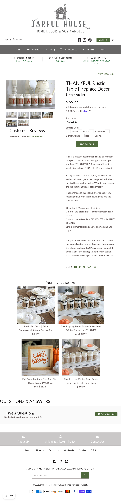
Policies (82, 450)
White (74, 131)
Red (87, 135)
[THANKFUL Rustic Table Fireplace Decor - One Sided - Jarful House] (30, 82)
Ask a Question (107, 414)
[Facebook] (79, 40)
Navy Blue (99, 131)
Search (28, 450)
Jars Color (71, 117)
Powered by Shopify (80, 485)
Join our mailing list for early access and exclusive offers (60, 469)
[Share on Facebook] (75, 267)
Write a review (35, 136)
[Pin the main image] (84, 267)
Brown (98, 135)
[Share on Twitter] (80, 267)
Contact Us (54, 450)
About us (40, 450)
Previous (103, 74)
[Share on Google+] (89, 267)
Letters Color (72, 127)
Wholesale (69, 450)
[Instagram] (84, 40)
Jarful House (44, 485)
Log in (102, 49)
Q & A (93, 450)
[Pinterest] (90, 40)
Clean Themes (65, 485)
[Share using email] (95, 267)
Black (86, 131)
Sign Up (8, 39)
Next (112, 74)
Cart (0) (103, 40)
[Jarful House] (60, 4)
